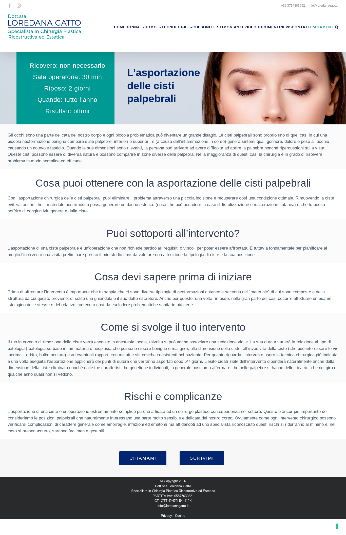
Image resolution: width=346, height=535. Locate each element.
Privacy (166, 516)
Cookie (180, 516)
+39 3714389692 (293, 5)
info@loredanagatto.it (323, 5)
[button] (336, 27)
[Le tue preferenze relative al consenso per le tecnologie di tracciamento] (337, 526)
